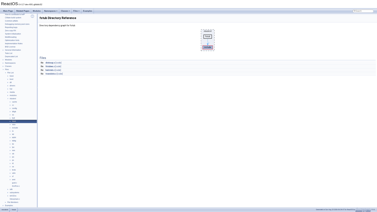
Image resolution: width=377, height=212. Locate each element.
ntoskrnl (13, 99)
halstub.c (50, 70)
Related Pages (22, 11)
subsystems (14, 193)
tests (14, 170)
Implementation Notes (14, 44)
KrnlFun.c (16, 186)
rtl (13, 163)
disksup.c (50, 63)
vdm (13, 173)
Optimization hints (12, 40)
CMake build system (13, 18)
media (12, 92)
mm (13, 150)
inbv (13, 125)
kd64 (14, 137)
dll (11, 82)
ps (13, 160)
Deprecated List (11, 57)
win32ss (13, 196)
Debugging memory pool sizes (17, 24)
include (15, 128)
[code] (58, 63)
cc (13, 105)
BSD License (10, 47)
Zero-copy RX (10, 31)
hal (11, 89)
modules (13, 95)
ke (13, 144)
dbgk (14, 112)
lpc (13, 147)
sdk (11, 189)
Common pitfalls (11, 21)
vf (12, 176)
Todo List (8, 53)
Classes (64, 11)
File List (10, 73)
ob (13, 154)
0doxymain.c (15, 199)
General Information (13, 50)
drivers (12, 86)
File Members (12, 202)
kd (13, 134)
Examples (87, 11)
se (13, 167)
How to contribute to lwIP (15, 14)
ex (13, 115)
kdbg (14, 141)
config (14, 108)
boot (11, 79)
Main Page (8, 11)
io (13, 131)
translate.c (51, 74)
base (12, 76)
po (13, 157)
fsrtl (13, 118)
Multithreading (10, 37)
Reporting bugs (11, 27)
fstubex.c (50, 66)
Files (75, 11)
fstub (14, 121)
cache (14, 102)
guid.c (14, 183)
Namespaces (50, 11)
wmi (13, 180)
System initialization (13, 34)
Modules (37, 11)
